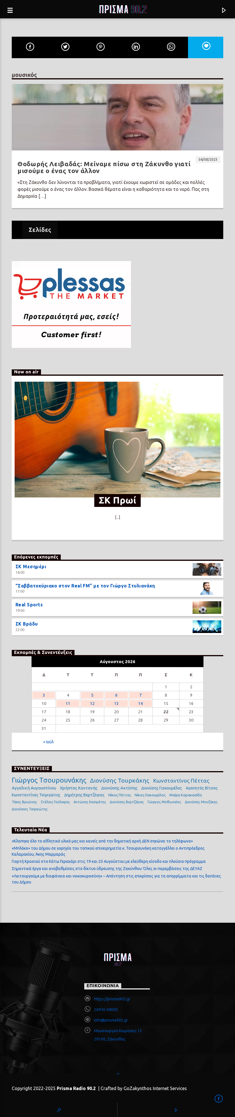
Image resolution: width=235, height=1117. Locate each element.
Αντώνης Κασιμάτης (90, 802)
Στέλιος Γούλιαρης (55, 802)
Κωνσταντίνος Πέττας (181, 780)
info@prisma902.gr (111, 1020)
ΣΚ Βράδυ (26, 623)
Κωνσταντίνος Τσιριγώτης (36, 795)
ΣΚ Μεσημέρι (30, 566)
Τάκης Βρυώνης (24, 802)
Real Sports (29, 604)
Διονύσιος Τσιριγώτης (30, 809)
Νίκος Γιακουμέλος (150, 795)
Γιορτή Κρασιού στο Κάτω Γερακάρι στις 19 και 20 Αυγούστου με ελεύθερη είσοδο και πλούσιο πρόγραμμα (109, 861)
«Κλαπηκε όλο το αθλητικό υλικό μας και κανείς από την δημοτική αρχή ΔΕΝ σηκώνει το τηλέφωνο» (102, 841)
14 (140, 703)
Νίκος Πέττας (119, 795)
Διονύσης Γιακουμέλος (161, 788)
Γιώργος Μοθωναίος (164, 802)
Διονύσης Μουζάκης (201, 802)
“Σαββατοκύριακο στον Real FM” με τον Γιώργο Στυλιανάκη (85, 585)
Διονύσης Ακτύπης (119, 787)
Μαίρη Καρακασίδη (185, 795)
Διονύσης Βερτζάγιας (127, 802)
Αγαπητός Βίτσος (202, 788)
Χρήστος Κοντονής (78, 787)
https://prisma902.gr (112, 999)
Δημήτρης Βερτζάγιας (84, 795)
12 (92, 703)
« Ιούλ (48, 742)
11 (68, 703)
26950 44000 (106, 1009)
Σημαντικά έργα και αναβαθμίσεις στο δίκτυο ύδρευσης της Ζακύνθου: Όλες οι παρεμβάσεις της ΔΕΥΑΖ (107, 868)
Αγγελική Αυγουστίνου (34, 787)
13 (116, 703)
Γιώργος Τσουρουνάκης (49, 780)
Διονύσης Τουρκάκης (119, 780)
